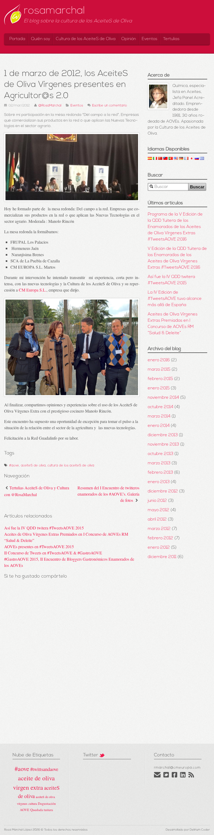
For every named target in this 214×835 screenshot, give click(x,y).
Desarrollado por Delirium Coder (188, 829)
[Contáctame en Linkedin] (183, 776)
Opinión (128, 39)
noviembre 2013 (163, 444)
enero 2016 (159, 360)
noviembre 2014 (163, 398)
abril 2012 (157, 519)
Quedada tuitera (41, 809)
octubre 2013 (160, 454)
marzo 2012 (159, 529)
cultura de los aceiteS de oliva (70, 465)
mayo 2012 (158, 510)
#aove (14, 465)
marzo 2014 (159, 416)
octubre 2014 (160, 407)
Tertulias (171, 39)
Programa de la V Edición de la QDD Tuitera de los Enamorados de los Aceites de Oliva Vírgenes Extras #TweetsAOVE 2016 (175, 227)
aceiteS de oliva (33, 465)
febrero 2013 (160, 473)
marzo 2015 (159, 370)
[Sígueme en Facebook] (174, 776)
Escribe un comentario (109, 105)
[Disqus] (71, 669)
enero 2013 (159, 482)
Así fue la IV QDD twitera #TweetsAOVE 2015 (44, 527)
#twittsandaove (44, 769)
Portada (17, 39)
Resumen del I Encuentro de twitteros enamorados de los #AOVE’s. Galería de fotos (108, 494)
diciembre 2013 (163, 435)
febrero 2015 (160, 379)
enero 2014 (159, 426)
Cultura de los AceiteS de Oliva (86, 39)
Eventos (149, 39)
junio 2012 (157, 501)
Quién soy (40, 39)
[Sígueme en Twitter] (166, 776)
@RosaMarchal (49, 105)
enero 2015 (159, 388)
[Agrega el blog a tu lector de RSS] (191, 776)
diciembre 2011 (162, 557)
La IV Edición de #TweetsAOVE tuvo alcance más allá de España (175, 298)
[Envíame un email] (157, 776)
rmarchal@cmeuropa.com (177, 767)
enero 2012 (159, 548)
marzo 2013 (159, 463)
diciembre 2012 (163, 491)
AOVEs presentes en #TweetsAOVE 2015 (39, 546)
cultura (32, 803)
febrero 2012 (160, 538)
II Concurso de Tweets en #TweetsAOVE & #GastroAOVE (53, 552)
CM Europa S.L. (32, 290)
